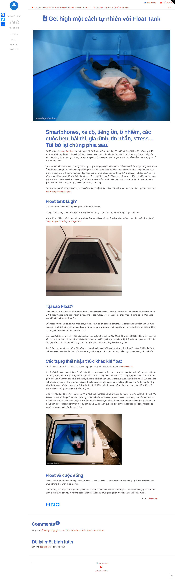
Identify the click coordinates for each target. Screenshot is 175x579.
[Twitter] (2, 19)
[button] (172, 2)
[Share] (2, 24)
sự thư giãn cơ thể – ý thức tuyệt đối (64, 221)
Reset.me (153, 498)
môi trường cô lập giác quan (58, 191)
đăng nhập (45, 547)
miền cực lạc (127, 366)
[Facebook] (2, 14)
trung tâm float (66, 151)
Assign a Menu (101, 571)
